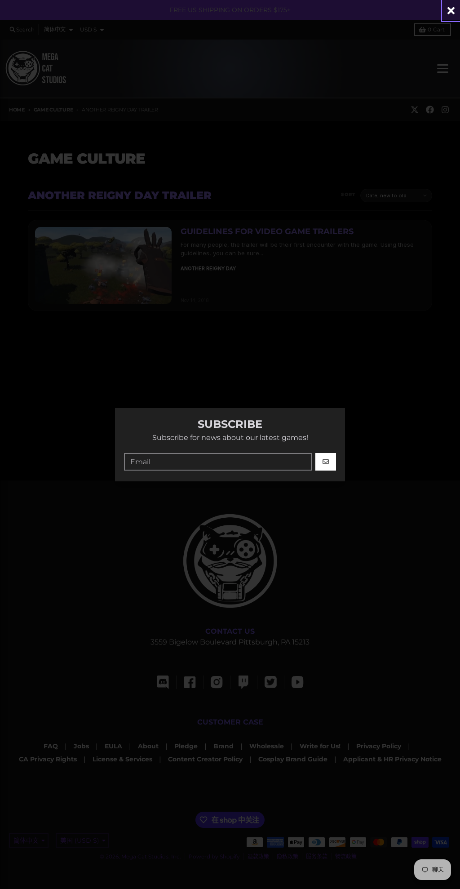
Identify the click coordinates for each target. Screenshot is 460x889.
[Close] (451, 10)
